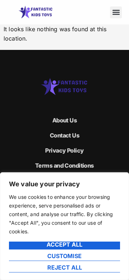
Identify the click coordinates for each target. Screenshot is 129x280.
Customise (64, 256)
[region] (64, 226)
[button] (116, 12)
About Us (64, 120)
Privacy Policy (64, 150)
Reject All (64, 268)
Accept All (64, 245)
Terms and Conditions (64, 165)
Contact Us (64, 135)
